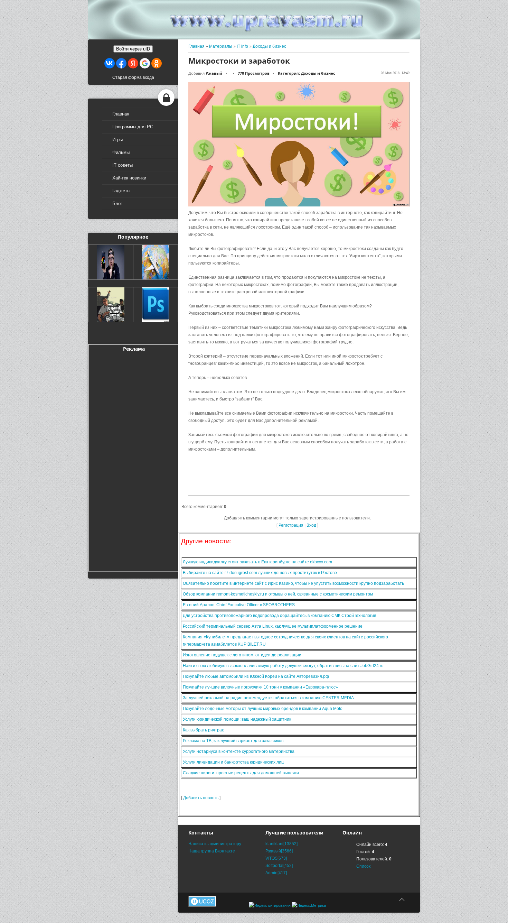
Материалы (220, 46)
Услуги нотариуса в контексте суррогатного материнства (238, 751)
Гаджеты (121, 190)
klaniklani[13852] (281, 843)
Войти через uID (133, 49)
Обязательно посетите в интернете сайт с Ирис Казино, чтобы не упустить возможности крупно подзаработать (293, 583)
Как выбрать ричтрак (203, 730)
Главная (120, 114)
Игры (117, 139)
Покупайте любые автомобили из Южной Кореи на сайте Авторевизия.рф (256, 676)
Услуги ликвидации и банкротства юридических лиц (233, 762)
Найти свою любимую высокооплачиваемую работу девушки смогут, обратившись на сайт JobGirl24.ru (283, 665)
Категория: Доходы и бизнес (306, 73)
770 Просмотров (254, 73)
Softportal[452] (279, 865)
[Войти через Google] (145, 63)
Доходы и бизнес (269, 46)
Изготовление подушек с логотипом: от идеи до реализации (242, 655)
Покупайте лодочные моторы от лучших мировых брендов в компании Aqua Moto (262, 708)
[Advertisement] (134, 460)
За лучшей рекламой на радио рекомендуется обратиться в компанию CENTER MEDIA (268, 697)
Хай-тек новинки (129, 178)
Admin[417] (276, 872)
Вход (311, 525)
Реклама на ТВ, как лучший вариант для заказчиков (233, 740)
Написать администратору (214, 843)
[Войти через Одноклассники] (156, 63)
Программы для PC (132, 126)
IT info (242, 46)
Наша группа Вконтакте (211, 851)
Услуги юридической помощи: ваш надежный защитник (237, 719)
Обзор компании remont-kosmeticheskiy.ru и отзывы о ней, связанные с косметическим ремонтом (278, 594)
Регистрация (291, 525)
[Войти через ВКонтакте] (109, 63)
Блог (117, 203)
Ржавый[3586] (279, 851)
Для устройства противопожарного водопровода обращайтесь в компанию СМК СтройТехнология (279, 615)
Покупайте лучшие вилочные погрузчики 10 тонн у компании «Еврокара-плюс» (260, 687)
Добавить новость (200, 797)
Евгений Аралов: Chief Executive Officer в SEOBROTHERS (239, 604)
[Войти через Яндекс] (133, 63)
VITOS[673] (276, 858)
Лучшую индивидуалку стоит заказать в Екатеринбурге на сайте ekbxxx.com (257, 562)
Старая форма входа (133, 77)
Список (363, 866)
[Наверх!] (402, 899)
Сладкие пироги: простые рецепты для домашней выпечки (241, 772)
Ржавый (214, 73)
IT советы (122, 165)
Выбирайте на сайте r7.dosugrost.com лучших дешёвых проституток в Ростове (260, 572)
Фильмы (121, 152)
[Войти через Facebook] (121, 63)
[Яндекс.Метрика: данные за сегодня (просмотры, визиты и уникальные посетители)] (309, 905)
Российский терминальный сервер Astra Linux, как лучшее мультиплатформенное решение (273, 626)
